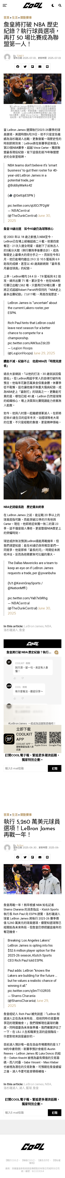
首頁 (6, 17)
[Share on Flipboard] (32, 66)
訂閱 (54, 768)
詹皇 (22, 630)
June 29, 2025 (44, 353)
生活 (15, 17)
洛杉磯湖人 (11, 630)
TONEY (20, 56)
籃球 (29, 1088)
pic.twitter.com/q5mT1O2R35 (29, 991)
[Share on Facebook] (17, 66)
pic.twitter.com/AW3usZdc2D (29, 343)
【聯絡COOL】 (27, 1160)
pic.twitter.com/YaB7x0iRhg (27, 598)
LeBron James (34, 626)
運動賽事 (26, 17)
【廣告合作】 (43, 1160)
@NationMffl (16, 588)
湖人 (22, 1088)
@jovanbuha (47, 573)
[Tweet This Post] (25, 66)
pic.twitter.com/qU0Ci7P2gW (28, 205)
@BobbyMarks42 (20, 185)
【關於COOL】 (11, 1160)
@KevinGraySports (27, 583)
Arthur (20, 845)
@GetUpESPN (23, 195)
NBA (48, 626)
